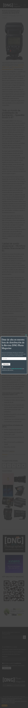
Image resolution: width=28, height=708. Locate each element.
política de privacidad (16, 368)
